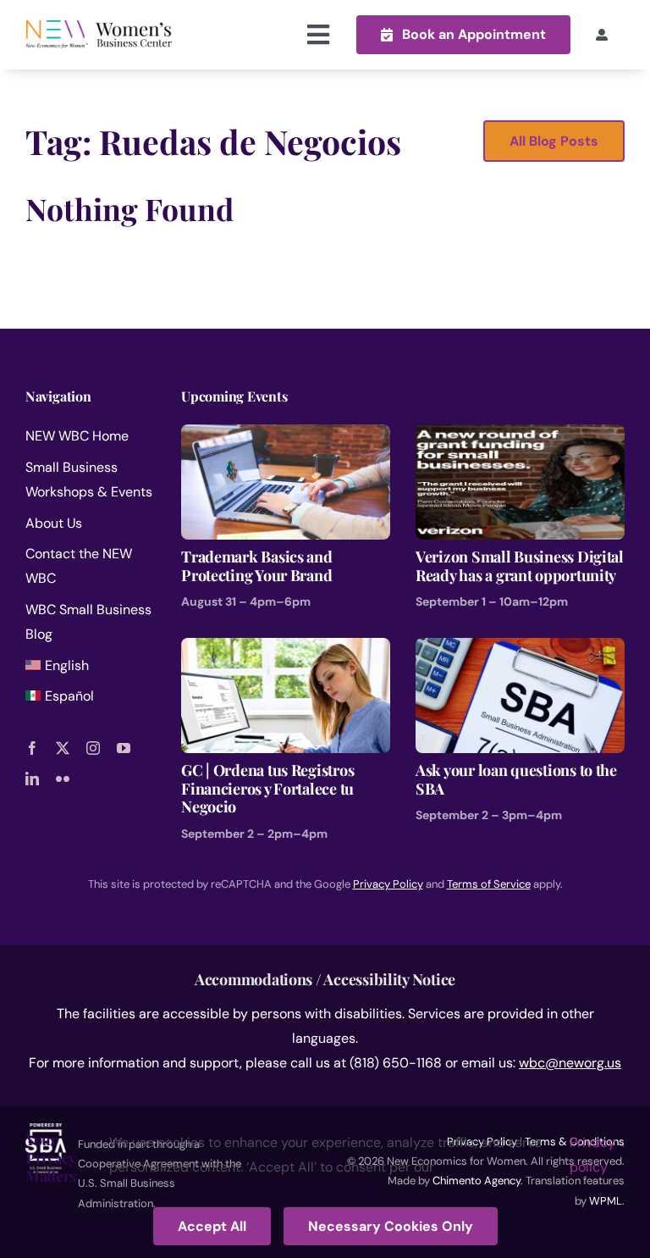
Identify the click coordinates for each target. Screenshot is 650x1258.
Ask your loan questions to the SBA (516, 779)
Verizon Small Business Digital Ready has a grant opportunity (520, 565)
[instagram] (93, 748)
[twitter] (62, 748)
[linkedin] (32, 778)
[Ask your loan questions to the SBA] (520, 649)
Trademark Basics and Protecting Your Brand (257, 565)
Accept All (212, 1226)
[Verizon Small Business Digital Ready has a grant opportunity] (520, 436)
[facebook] (32, 748)
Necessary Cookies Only (390, 1226)
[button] (463, 34)
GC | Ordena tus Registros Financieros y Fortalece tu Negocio (267, 788)
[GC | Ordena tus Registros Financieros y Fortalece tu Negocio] (285, 649)
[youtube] (123, 748)
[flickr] (62, 778)
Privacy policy (592, 1154)
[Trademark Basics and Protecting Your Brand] (285, 436)
